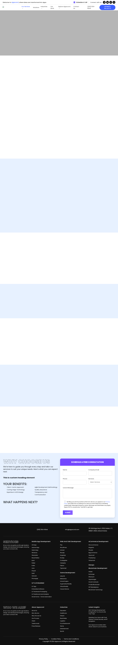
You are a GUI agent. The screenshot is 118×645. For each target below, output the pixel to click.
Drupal (34, 571)
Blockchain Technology (96, 590)
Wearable (35, 555)
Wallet (90, 572)
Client (33, 621)
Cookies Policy (56, 639)
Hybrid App (35, 550)
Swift (33, 573)
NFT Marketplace (94, 587)
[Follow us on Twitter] (114, 2)
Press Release (36, 626)
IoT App (34, 586)
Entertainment (64, 629)
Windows (34, 553)
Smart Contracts (93, 582)
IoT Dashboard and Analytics (40, 594)
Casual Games (64, 589)
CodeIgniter (63, 560)
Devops (91, 565)
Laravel (62, 550)
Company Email (93, 470)
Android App (35, 547)
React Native (35, 558)
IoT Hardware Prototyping (39, 591)
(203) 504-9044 (42, 529)
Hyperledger (92, 579)
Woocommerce (93, 545)
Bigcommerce (93, 553)
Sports (62, 631)
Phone (65, 479)
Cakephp (63, 563)
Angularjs (63, 555)
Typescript (63, 568)
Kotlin (33, 565)
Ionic (33, 568)
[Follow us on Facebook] (104, 2)
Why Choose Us (36, 616)
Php (61, 545)
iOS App (34, 545)
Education (63, 610)
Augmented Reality (66, 584)
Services (91, 479)
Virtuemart (92, 560)
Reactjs (62, 553)
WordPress (63, 547)
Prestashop (92, 558)
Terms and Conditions (71, 639)
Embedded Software (38, 589)
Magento (91, 547)
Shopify (91, 550)
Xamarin (34, 576)
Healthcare (63, 613)
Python (62, 565)
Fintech (62, 616)
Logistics (62, 621)
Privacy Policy (43, 639)
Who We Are (35, 613)
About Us (34, 610)
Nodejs (62, 558)
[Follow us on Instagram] (110, 2)
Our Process (35, 618)
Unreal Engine (64, 581)
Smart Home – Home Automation (42, 597)
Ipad (33, 560)
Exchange (91, 574)
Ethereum (91, 577)
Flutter (33, 563)
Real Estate (63, 618)
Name (65, 470)
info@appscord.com (72, 529)
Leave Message (68, 488)
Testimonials (35, 623)
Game (62, 626)
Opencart (91, 555)
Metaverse (63, 579)
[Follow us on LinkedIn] (107, 2)
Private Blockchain (94, 584)
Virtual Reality (64, 586)
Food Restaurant (65, 623)
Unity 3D (62, 576)
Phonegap (35, 578)
